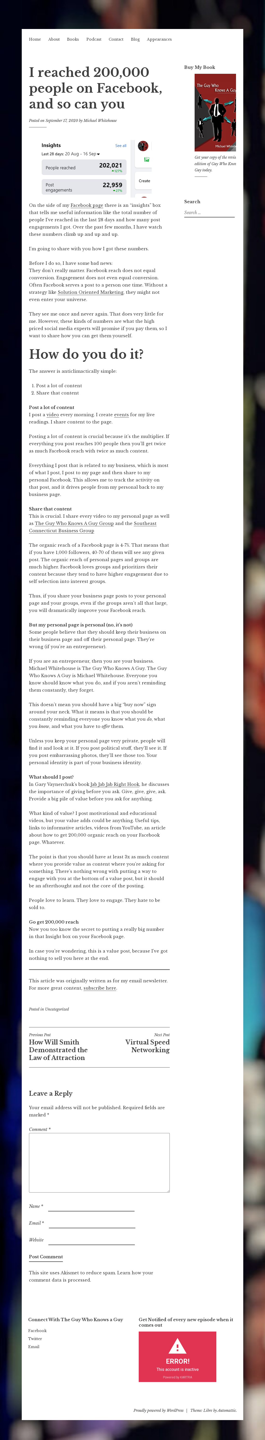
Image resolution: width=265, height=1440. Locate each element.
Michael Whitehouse (100, 120)
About (54, 39)
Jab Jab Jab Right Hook (115, 784)
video (53, 414)
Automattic (227, 1410)
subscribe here (100, 988)
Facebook (37, 1330)
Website (36, 1239)
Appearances (159, 39)
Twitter (35, 1338)
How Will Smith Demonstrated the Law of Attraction (58, 1047)
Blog (135, 39)
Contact (116, 39)
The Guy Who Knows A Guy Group (74, 523)
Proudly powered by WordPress (158, 1410)
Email (36, 1223)
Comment (40, 1129)
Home (35, 39)
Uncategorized (57, 1009)
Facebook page (87, 205)
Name (36, 1206)
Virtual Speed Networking (148, 1043)
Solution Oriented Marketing (90, 292)
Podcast (93, 39)
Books (73, 39)
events (121, 414)
